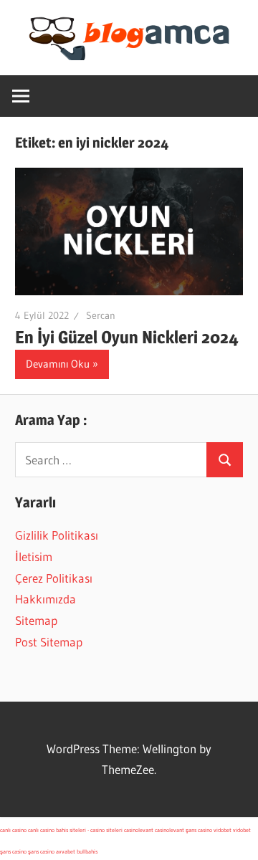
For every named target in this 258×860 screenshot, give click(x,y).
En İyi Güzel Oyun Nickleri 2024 (127, 337)
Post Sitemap (48, 641)
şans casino (199, 829)
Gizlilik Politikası (56, 535)
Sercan (100, 315)
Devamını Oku (58, 364)
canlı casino (13, 829)
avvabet (65, 851)
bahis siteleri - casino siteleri (89, 829)
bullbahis (87, 851)
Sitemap (36, 620)
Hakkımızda (45, 598)
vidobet (222, 829)
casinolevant (138, 829)
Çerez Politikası (53, 578)
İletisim (33, 556)
